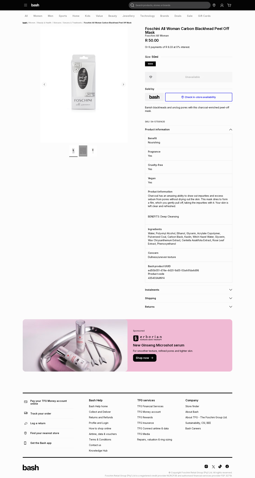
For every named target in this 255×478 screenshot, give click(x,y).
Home (25, 23)
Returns (150, 306)
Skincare (57, 23)
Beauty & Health (44, 23)
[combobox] (170, 5)
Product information (157, 129)
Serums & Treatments (72, 23)
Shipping (150, 298)
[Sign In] (221, 5)
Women (32, 23)
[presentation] (26, 16)
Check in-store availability (200, 97)
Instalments (152, 289)
